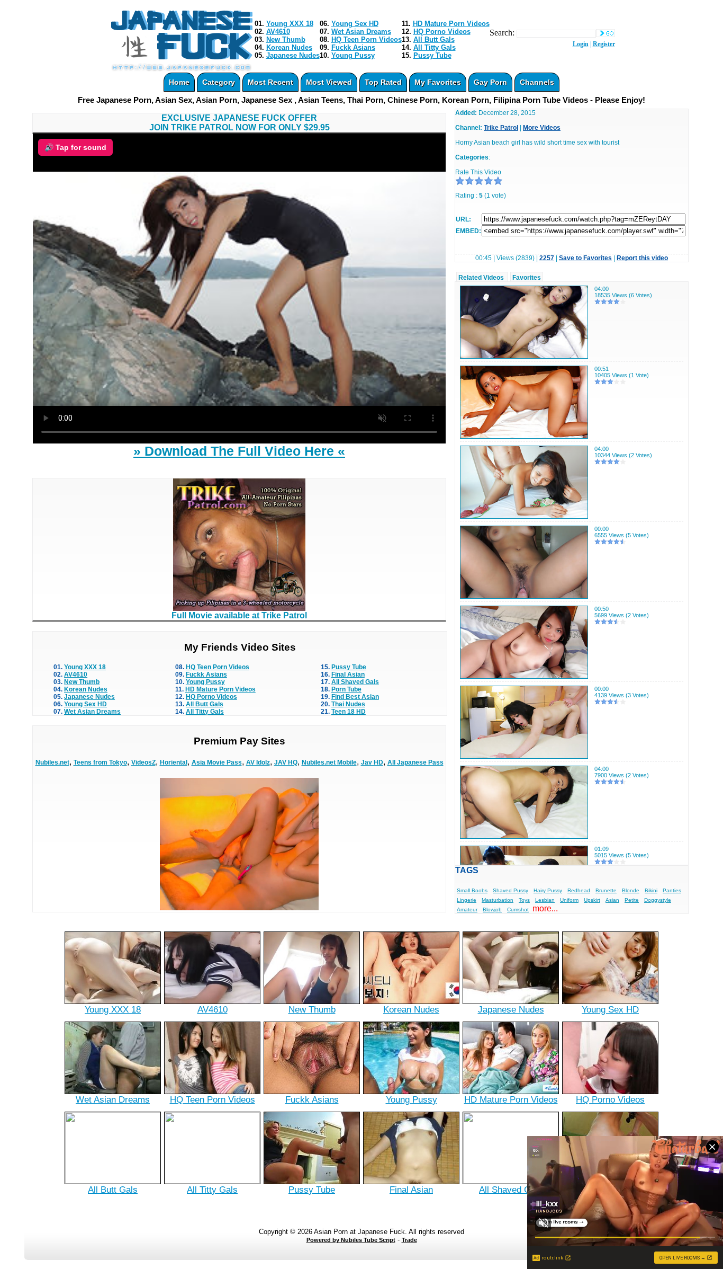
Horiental (173, 762)
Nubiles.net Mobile (329, 762)
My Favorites (437, 82)
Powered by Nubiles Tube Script (350, 1240)
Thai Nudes (348, 704)
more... (545, 908)
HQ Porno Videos (442, 32)
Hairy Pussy (548, 890)
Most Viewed (329, 82)
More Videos (542, 127)
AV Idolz (258, 762)
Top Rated (383, 82)
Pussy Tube (432, 55)
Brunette (606, 890)
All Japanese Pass (415, 762)
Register (604, 44)
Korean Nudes (289, 47)
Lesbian (545, 900)
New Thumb (285, 39)
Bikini (651, 890)
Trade (409, 1240)
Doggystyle (657, 900)
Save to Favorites (585, 258)
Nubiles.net (52, 762)
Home (179, 82)
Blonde (630, 890)
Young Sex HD (354, 24)
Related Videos (481, 277)
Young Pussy (353, 55)
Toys (524, 900)
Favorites (526, 277)
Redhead (578, 890)
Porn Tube (346, 689)
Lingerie (466, 900)
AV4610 (278, 32)
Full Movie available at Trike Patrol (239, 615)
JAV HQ (285, 762)
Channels (537, 82)
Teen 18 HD (348, 711)
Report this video (642, 258)
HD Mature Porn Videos (451, 24)
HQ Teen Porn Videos (366, 39)
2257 (546, 258)
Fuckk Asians (353, 47)
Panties (672, 890)
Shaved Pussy (510, 890)
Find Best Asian (355, 696)
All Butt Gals (434, 39)
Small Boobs (472, 890)
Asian (612, 900)
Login (581, 44)
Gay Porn (490, 82)
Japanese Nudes (293, 55)
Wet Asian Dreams (361, 32)
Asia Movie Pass (217, 762)
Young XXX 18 (289, 24)
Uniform (569, 900)
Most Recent (270, 82)
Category (218, 82)
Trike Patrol (501, 127)
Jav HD (372, 762)
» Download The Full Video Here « (239, 450)
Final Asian (348, 674)
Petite (632, 900)
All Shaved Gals (355, 682)
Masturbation (497, 900)
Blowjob (492, 909)
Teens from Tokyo (100, 762)
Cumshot (518, 909)
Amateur (467, 909)
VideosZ (143, 762)
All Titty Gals (434, 47)
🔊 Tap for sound (75, 147)
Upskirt (592, 900)
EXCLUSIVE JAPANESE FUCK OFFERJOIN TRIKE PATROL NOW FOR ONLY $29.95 (239, 122)
